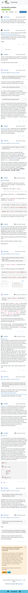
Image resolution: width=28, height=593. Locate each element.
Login (9, 572)
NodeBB (13, 583)
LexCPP (15, 158)
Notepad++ (20, 580)
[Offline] (2, 17)
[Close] (25, 547)
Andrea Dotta (6, 17)
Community (14, 2)
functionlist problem (14, 72)
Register (4, 572)
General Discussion (6, 9)
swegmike (6, 54)
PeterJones (6, 70)
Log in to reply (23, 11)
